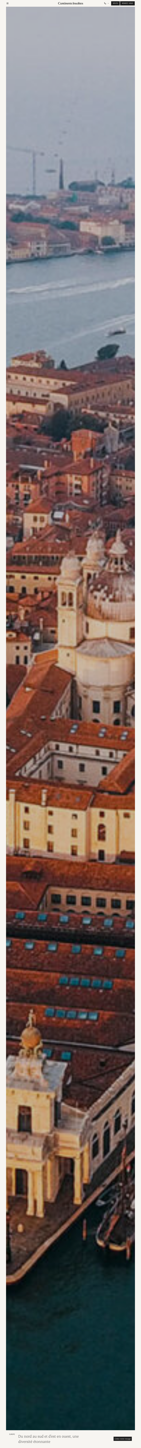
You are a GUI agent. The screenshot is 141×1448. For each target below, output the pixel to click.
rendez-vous (127, 3)
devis (115, 3)
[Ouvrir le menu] (7, 3)
